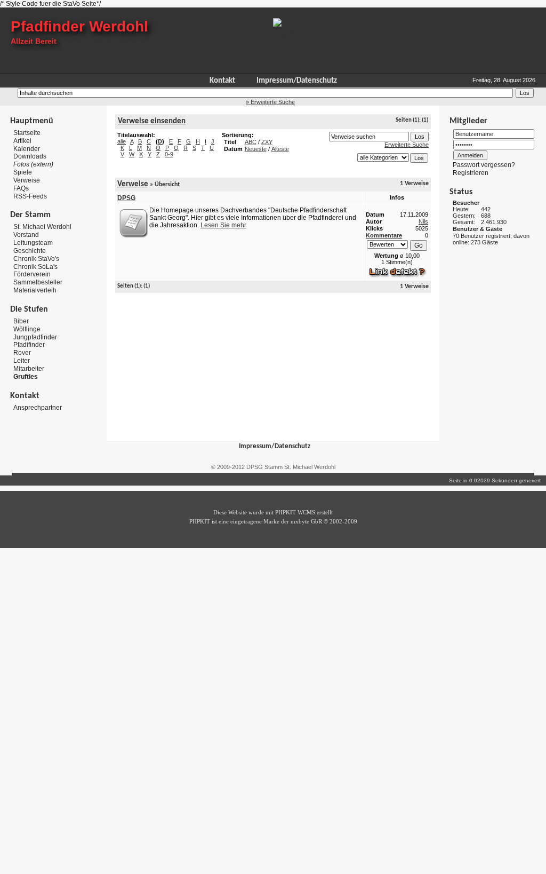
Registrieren (470, 173)
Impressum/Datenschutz (296, 81)
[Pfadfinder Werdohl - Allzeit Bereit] (288, 38)
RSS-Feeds (30, 196)
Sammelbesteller (37, 282)
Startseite (27, 133)
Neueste (256, 149)
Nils (423, 221)
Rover (22, 352)
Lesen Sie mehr (223, 225)
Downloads (29, 156)
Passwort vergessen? (484, 165)
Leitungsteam (33, 243)
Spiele (22, 172)
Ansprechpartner (37, 407)
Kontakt (222, 81)
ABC (250, 142)
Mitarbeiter (28, 368)
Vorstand (26, 235)
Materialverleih (35, 290)
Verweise (26, 180)
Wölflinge (27, 329)
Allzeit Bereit (34, 41)
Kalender (26, 148)
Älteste (280, 149)
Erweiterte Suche (406, 144)
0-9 (169, 154)
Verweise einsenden (152, 121)
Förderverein (32, 274)
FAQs (21, 188)
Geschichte (29, 251)
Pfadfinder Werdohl (79, 26)
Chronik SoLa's (35, 266)
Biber (21, 321)
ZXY (266, 142)
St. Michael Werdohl (42, 227)
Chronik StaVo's (36, 259)
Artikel (22, 141)
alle (121, 141)
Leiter (21, 360)
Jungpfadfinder (35, 336)
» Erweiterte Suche (270, 102)
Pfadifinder (29, 344)
